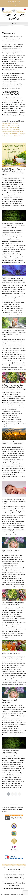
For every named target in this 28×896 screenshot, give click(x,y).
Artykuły (23, 888)
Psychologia (14, 123)
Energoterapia (6, 131)
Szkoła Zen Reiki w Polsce (14, 16)
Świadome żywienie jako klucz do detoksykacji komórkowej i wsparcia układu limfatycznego (14, 387)
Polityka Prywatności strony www (11, 888)
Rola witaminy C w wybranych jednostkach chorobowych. (13, 603)
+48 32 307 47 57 (13, 869)
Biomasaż (16, 129)
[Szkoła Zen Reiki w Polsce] (14, 10)
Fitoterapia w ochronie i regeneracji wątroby (10, 751)
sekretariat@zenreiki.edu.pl (14, 871)
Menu (14, 23)
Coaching (5, 133)
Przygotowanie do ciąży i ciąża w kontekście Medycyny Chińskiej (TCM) (14, 501)
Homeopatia (14, 127)
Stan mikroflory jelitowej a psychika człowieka (11, 551)
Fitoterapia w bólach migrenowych (9, 701)
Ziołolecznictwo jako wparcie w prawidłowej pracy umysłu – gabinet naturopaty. (13, 225)
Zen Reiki (13, 100)
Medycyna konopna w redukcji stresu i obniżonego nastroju (13, 443)
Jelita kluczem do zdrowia (11, 653)
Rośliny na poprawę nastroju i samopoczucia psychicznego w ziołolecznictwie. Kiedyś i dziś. (13, 280)
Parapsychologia (17, 131)
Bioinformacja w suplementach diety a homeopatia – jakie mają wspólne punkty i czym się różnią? (14, 333)
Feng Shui (17, 136)
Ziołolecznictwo (6, 129)
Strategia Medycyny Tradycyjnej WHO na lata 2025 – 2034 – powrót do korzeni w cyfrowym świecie (13, 172)
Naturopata (6, 123)
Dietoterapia (6, 125)
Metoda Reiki (13, 133)
